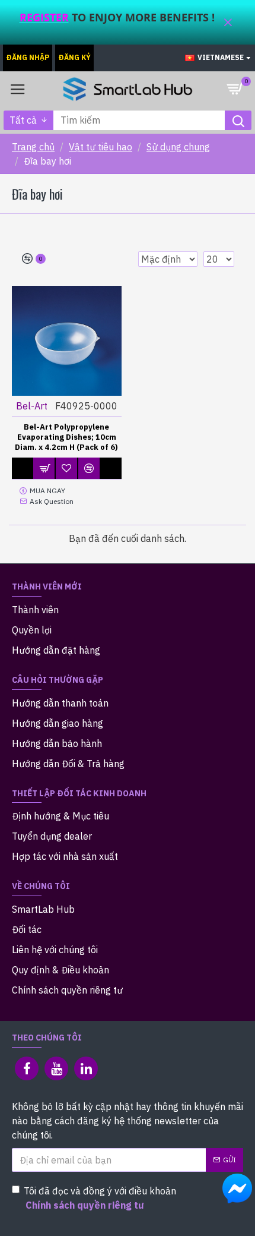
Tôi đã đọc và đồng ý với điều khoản (100, 1198)
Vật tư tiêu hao (100, 147)
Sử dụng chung (178, 147)
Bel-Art (31, 406)
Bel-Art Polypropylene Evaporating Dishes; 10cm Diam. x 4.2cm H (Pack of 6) (66, 437)
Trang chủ (33, 147)
